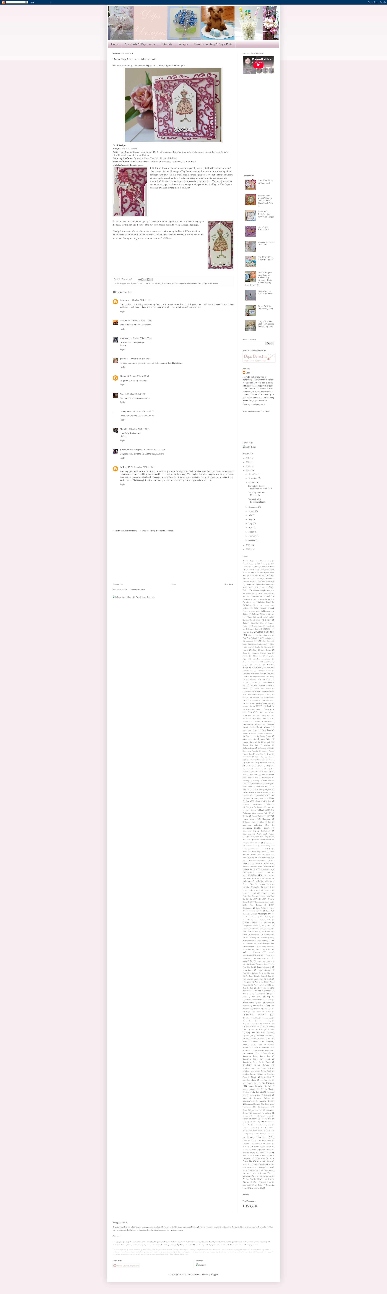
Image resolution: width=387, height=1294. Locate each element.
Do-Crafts (271, 724)
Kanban (268, 863)
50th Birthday (248, 564)
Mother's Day (250, 946)
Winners (246, 1182)
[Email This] (139, 279)
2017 (248, 457)
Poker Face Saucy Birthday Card (265, 181)
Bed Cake (246, 596)
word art (246, 1185)
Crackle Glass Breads (262, 688)
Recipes (183, 44)
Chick (245, 653)
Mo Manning (251, 937)
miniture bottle (269, 934)
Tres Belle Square (264, 1140)
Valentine (246, 1146)
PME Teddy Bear (249, 994)
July (251, 515)
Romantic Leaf (268, 1023)
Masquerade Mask (250, 925)
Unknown (124, 300)
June (251, 519)
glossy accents (259, 798)
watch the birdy (254, 1173)
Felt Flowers (263, 771)
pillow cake (261, 988)
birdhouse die (248, 608)
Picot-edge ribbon (260, 985)
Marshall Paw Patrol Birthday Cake (257, 920)
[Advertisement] (173, 557)
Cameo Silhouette (265, 631)
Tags (205, 283)
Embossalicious (249, 748)
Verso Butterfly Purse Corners (254, 1155)
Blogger (214, 1274)
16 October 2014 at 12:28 (154, 449)
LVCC (253, 914)
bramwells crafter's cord (263, 617)
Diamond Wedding (267, 721)
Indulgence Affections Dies (256, 825)
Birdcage (249, 605)
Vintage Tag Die (265, 1167)
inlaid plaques (269, 843)
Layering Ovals (265, 884)
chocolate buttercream (261, 659)
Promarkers (259, 1005)
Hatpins (262, 810)
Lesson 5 (246, 893)
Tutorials (166, 44)
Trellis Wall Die (248, 1140)
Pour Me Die (267, 1000)
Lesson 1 (267, 887)
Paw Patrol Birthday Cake (255, 976)
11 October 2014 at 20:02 (141, 338)
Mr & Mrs (267, 949)
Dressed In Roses (249, 733)
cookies (254, 682)
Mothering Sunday (265, 946)
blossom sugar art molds (251, 611)
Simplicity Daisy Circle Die (258, 1053)
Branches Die (247, 620)
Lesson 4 (268, 890)
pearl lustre (247, 979)
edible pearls (247, 739)
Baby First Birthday (265, 584)
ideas (262, 822)
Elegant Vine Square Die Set (146, 151)
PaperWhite (247, 973)
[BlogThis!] (142, 279)
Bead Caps (268, 593)
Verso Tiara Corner (250, 1164)
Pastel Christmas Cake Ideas (264, 973)
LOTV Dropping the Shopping (261, 902)
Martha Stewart (250, 922)
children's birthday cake (261, 653)
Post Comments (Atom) (134, 589)
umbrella (258, 1143)
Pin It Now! (166, 238)
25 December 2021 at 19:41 (142, 467)
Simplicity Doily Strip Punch (256, 1059)
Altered (247, 578)
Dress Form (266, 730)
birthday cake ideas (264, 608)
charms (245, 650)
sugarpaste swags (265, 1116)
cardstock (249, 641)
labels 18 (246, 875)
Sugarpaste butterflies (265, 1101)
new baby (260, 955)
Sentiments (260, 1038)
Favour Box (259, 769)
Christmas (256, 667)
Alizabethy (125, 320)
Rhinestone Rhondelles (251, 1018)
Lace (255, 875)
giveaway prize (248, 795)
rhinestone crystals (254, 1014)
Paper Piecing (264, 969)
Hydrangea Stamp (249, 822)
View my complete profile (254, 404)
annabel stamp (250, 581)
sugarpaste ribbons (249, 1116)
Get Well (249, 792)
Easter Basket (265, 736)
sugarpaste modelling (262, 1113)
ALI (122, 393)
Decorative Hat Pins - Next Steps (265, 292)
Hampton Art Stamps (254, 807)
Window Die (265, 1178)
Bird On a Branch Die (265, 602)
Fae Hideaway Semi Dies (255, 759)
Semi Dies (249, 1038)
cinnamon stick (255, 679)
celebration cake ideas (257, 644)
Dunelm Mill (250, 736)
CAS (259, 640)
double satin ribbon (261, 727)
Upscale (268, 1143)
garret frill (270, 789)
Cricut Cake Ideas (249, 700)
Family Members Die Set (264, 762)
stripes (245, 1098)
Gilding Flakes (260, 792)
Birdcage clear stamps (264, 605)
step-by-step (255, 1095)
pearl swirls (258, 979)
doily (247, 727)
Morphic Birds (269, 943)
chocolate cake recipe (251, 662)
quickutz (256, 1008)
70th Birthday (262, 564)
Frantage (269, 783)
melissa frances (266, 928)
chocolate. (257, 665)
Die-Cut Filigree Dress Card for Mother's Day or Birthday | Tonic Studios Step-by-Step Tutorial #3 (258, 278)
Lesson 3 (257, 890)
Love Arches (261, 908)
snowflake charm (249, 1080)
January (252, 539)
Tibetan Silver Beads (250, 1128)
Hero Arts (257, 813)
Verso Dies (260, 1158)
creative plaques (266, 697)
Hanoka (253, 810)
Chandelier (267, 647)
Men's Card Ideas (250, 931)
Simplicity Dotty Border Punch (196, 151)
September (253, 506)
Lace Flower (267, 875)
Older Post (228, 584)
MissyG (123, 428)
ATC (253, 584)
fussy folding (259, 789)
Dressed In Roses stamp (266, 733)
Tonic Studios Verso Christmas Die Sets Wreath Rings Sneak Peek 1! (265, 200)
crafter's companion (250, 691)
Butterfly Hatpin (254, 629)
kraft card (259, 872)
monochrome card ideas (252, 943)
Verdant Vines (265, 1152)
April (251, 527)
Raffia (272, 1009)
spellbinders (268, 1083)
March (252, 531)
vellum (245, 1149)
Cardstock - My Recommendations (257, 500)
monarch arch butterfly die (261, 940)
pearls (269, 979)
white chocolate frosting (263, 1176)
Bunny (258, 620)
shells (270, 1038)
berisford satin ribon (260, 596)
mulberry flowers (251, 952)
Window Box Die (249, 1179)
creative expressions (250, 697)
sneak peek (266, 1076)
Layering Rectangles (251, 887)
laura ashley (247, 878)
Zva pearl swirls (256, 1188)
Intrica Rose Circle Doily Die (261, 849)
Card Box (246, 638)
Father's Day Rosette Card (263, 228)
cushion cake (247, 706)
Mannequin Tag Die (170, 151)
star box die (257, 1091)
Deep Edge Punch (259, 715)
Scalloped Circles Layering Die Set (258, 1031)
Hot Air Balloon (257, 816)
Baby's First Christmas (250, 587)
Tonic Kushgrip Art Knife (264, 1133)
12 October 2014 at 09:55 (143, 411)
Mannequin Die (172, 283)
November (253, 478)
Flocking (256, 780)
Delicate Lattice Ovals (250, 721)
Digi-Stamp (249, 724)
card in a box (269, 638)
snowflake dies (265, 1080)
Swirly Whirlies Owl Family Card (265, 307)
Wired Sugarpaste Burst (262, 1182)
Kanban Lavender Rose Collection (257, 866)
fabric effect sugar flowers (264, 757)
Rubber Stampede (252, 1026)
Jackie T (124, 358)
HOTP (269, 816)
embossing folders (265, 748)
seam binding (269, 1035)
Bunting (268, 620)
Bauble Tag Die (255, 593)
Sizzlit (254, 1077)
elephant (267, 745)
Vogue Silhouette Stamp (251, 1170)
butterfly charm (256, 626)
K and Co (257, 863)
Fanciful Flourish (126, 154)
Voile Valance (269, 1170)
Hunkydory (266, 819)
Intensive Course (251, 845)
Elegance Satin (263, 738)
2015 (248, 466)
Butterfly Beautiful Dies (253, 623)
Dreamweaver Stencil (250, 730)
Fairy (248, 762)
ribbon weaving (265, 1021)
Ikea (269, 822)
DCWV (258, 706)
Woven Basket (257, 1185)
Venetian (268, 1149)
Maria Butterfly (265, 917)
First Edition (267, 774)
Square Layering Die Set (259, 1086)
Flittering (246, 780)
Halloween (270, 804)
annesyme (124, 338)
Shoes (245, 1041)
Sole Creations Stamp (250, 1083)
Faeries (271, 759)
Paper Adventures (264, 967)
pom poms (256, 996)
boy (244, 617)
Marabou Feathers (249, 917)
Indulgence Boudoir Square (256, 827)
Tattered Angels (255, 1121)
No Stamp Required (261, 958)
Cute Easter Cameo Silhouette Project (266, 258)
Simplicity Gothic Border (256, 1064)
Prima (260, 1002)
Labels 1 (269, 872)
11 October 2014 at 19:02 (142, 320)
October (252, 482)
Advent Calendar (252, 569)
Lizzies (123, 376)
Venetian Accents (249, 1152)
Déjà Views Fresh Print (261, 718)
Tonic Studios (213, 283)
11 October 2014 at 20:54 (139, 358)
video (263, 1164)
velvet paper (257, 1149)
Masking (267, 922)
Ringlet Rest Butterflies (251, 1024)
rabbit (265, 1009)
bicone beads (259, 599)
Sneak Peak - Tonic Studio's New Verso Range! (266, 214)
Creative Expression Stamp (261, 694)
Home (115, 44)
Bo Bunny (255, 614)
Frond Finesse (261, 786)
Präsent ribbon (248, 1002)
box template (267, 614)
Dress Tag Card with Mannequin (256, 494)
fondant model (257, 783)
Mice (245, 934)
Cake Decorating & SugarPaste (213, 44)
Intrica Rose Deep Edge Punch (254, 851)
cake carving (248, 632)
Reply (122, 311)
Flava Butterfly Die (250, 777)
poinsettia (263, 993)
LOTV (255, 899)
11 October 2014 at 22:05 (138, 376)
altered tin (258, 578)
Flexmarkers (266, 777)
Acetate (255, 566)
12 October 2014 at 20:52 (139, 428)
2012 (248, 549)
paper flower (248, 970)
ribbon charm (267, 1018)
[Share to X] (145, 279)
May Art (266, 925)
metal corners (267, 931)
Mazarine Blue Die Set (250, 928)
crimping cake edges (266, 700)
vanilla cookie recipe (262, 1146)
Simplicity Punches (249, 1074)
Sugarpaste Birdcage (262, 1098)
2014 (248, 470)
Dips (124, 279)
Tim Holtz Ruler (255, 1130)
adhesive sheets (268, 566)
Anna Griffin (269, 578)
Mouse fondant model (251, 949)
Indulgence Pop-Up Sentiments (256, 831)
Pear (269, 976)
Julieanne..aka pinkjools (131, 449)
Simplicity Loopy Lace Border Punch (257, 1068)
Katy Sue (161, 283)
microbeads (255, 934)
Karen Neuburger (267, 869)
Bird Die (251, 602)
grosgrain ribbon (249, 804)
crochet (248, 703)
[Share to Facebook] (148, 279)
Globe (248, 798)
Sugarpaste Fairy (256, 1110)
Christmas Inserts (264, 670)
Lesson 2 (246, 890)
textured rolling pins (263, 1125)
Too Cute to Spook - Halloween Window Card (260, 487)
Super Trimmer (250, 1118)
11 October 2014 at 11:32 (140, 300)
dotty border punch (162, 224)
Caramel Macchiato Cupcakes (259, 635)
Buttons (266, 628)
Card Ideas (257, 638)
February (253, 535)
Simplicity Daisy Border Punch (263, 1050)
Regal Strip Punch (253, 1011)
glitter (272, 795)
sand (252, 1029)
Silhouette (257, 1041)
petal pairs (247, 982)
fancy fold (265, 766)
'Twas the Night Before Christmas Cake (257, 561)
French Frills (247, 786)
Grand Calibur (142, 154)
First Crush (254, 774)
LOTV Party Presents (252, 905)
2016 (248, 462)
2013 (248, 545)
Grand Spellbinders (263, 801)
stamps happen (249, 1089)
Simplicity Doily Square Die (256, 1056)
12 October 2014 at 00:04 (135, 393)
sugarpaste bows (248, 1101)
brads (250, 617)
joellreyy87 (125, 467)
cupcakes (268, 703)
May (251, 523)
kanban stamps (249, 869)
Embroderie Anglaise (250, 751)
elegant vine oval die (251, 742)
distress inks (260, 724)
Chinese (245, 656)
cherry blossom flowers (261, 650)
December (253, 473)
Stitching (267, 1095)
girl (270, 792)
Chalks (257, 647)
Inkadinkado (258, 839)
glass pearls (261, 795)
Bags (263, 587)
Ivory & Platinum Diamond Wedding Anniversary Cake (266, 324)
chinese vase (257, 656)
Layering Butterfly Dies (254, 881)
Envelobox (259, 754)
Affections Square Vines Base (262, 575)
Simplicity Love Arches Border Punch (257, 1071)
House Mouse (249, 818)
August (252, 511)
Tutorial (246, 1143)
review (268, 1011)
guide (260, 804)
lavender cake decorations (264, 878)
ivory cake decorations (257, 860)
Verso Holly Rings (264, 1161)
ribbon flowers (248, 1021)
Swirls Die (266, 1118)
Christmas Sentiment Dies (253, 673)
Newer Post (118, 584)
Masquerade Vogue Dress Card (266, 243)
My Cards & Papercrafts (140, 44)
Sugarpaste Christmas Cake (254, 1104)
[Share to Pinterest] (151, 279)
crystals (258, 703)
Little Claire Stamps (260, 893)
